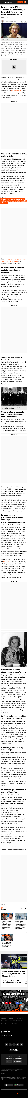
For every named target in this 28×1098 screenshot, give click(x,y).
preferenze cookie (12, 1023)
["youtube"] (10, 1003)
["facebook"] (17, 1003)
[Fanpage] (14, 1050)
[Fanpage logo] (9, 2)
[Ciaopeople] (14, 1094)
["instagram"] (6, 1003)
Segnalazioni (11, 1018)
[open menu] (2, 2)
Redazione (3, 1023)
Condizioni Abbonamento (16, 1020)
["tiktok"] (3, 1003)
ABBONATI (20, 2)
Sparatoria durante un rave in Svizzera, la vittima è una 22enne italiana (13, 973)
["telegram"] (20, 1003)
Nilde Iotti (6, 562)
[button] (25, 21)
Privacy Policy (19, 1018)
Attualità (3, 904)
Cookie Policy (4, 1020)
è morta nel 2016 (16, 91)
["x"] (13, 1003)
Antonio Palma (12, 21)
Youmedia (3, 1018)
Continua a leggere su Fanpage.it (14, 849)
